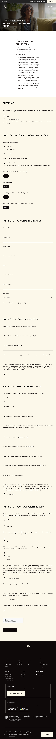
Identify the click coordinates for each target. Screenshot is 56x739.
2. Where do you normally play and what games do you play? (19, 335)
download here (29, 203)
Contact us (23, 674)
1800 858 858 (18, 720)
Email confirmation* (8, 275)
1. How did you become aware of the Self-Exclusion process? (19, 326)
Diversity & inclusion (9, 680)
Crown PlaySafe (19, 656)
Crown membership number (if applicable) (14, 303)
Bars (6, 662)
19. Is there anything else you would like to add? (15, 584)
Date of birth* (6, 293)
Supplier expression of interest (43, 665)
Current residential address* (10, 256)
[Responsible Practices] (40, 719)
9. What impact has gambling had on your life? (15, 437)
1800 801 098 (19, 719)
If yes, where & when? (8, 406)
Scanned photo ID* (8, 182)
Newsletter (30, 660)
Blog (28, 664)
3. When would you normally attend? (12, 345)
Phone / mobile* (7, 284)
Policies (29, 662)
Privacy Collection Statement (13, 119)
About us (29, 656)
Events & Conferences (21, 660)
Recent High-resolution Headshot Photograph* (15, 193)
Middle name (6, 237)
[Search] (48, 6)
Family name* (6, 246)
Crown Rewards (19, 662)
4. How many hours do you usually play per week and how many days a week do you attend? (28, 355)
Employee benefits (8, 678)
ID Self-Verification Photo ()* (15, 172)
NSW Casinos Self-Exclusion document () (18, 203)
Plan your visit (19, 664)
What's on (7, 656)
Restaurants (7, 660)
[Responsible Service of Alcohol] (27, 719)
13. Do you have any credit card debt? (13, 475)
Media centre (41, 658)
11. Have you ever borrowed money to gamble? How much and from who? (22, 456)
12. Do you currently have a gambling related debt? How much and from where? (24, 465)
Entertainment (8, 664)
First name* (6, 228)
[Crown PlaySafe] (13, 718)
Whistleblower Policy (43, 667)
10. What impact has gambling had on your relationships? (18, 446)
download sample (21, 172)
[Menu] (51, 6)
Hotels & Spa (7, 658)
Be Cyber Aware (30, 658)
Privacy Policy (12, 736)
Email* (4, 265)
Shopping (18, 658)
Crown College (8, 676)
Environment (41, 662)
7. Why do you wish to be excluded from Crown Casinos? (18, 416)
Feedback (22, 676)
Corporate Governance (43, 656)
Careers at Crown (8, 674)
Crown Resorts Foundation (44, 660)
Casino (6, 666)
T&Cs (8, 116)
